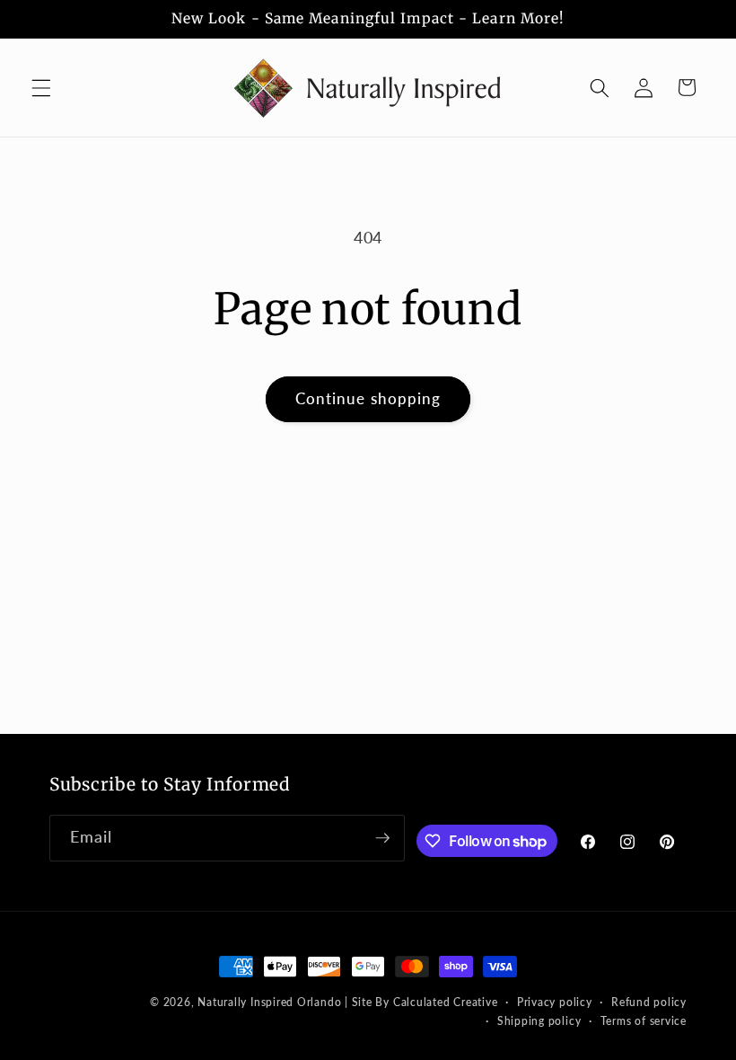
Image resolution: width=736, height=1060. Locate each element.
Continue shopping (368, 399)
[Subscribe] (382, 838)
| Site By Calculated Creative (421, 1002)
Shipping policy (539, 1021)
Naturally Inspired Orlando (269, 1002)
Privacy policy (554, 1002)
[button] (41, 87)
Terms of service (643, 1021)
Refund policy (649, 1002)
